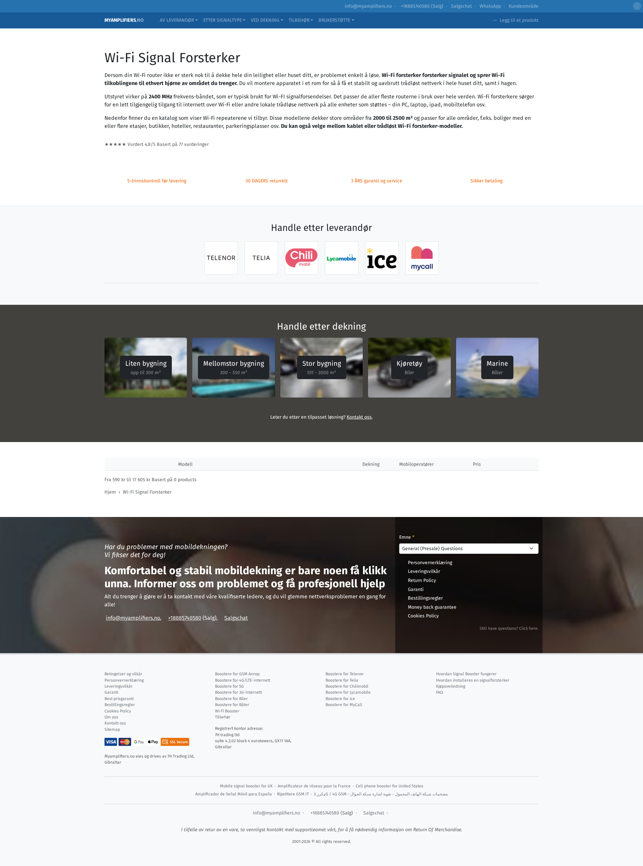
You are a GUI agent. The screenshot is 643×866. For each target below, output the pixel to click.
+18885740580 (415, 6)
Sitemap (112, 729)
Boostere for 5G (229, 686)
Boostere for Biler (231, 698)
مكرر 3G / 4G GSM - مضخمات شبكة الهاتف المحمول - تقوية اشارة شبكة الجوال (381, 794)
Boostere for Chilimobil (347, 686)
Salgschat (461, 6)
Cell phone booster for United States (389, 786)
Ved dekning (265, 20)
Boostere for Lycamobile (348, 692)
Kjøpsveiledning (450, 686)
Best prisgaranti (119, 698)
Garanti (416, 589)
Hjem (110, 492)
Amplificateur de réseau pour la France (314, 786)
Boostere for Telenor (345, 674)
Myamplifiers (124, 20)
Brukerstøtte (334, 20)
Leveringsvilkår (424, 571)
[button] (637, 6)
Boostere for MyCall (344, 704)
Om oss (111, 717)
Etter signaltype (222, 20)
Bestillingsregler (425, 598)
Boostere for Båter (232, 704)
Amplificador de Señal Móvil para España (233, 794)
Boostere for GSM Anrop (237, 674)
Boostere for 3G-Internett (238, 692)
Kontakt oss (359, 417)
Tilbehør (299, 20)
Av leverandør (177, 20)
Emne (406, 537)
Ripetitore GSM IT (293, 794)
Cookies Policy (423, 616)
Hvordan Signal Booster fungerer (466, 674)
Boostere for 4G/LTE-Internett (242, 680)
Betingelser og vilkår (123, 674)
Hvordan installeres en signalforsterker (472, 680)
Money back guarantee (432, 607)
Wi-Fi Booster (227, 711)
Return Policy (422, 580)
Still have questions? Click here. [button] (509, 628)
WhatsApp (490, 6)
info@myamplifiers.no (368, 6)
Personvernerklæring (430, 563)
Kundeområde (524, 6)
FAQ (439, 692)
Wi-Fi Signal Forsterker (147, 492)
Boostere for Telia (342, 680)
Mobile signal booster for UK (246, 786)
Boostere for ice (340, 698)
